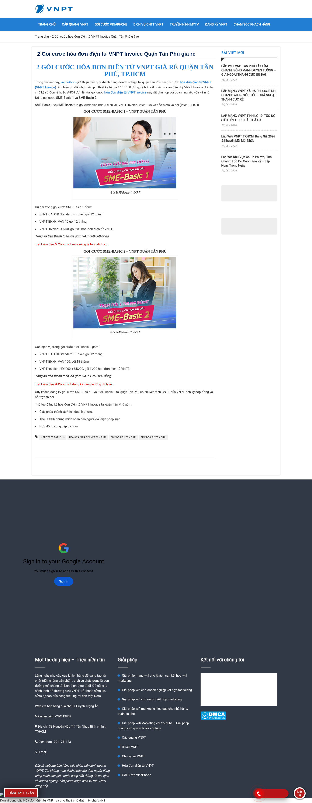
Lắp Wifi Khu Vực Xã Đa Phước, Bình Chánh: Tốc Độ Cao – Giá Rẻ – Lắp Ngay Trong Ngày (246, 161)
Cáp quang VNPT (75, 24)
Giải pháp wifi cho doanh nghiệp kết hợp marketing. (157, 690)
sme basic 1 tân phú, (123, 437)
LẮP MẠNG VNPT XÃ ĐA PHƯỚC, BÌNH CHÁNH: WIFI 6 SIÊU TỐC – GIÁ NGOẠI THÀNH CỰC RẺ (248, 95)
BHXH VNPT (130, 747)
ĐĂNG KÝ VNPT (216, 24)
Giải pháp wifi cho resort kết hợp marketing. (152, 699)
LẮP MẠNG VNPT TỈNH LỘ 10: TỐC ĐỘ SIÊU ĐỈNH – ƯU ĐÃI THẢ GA (248, 118)
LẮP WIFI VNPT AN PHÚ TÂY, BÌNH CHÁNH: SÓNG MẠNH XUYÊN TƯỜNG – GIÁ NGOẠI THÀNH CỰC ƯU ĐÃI (248, 70)
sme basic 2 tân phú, (153, 437)
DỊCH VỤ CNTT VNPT (148, 24)
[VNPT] (54, 9)
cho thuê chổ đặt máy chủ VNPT (82, 800)
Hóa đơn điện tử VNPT (138, 766)
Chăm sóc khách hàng (252, 24)
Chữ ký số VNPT (133, 756)
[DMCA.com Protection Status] (213, 719)
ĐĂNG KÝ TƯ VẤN (21, 793)
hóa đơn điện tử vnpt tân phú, (87, 437)
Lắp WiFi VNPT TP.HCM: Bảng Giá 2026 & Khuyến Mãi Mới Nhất (248, 138)
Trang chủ (47, 24)
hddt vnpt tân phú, (53, 437)
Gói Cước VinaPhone (111, 24)
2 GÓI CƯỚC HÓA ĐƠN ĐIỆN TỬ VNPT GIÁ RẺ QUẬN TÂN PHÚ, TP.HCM (125, 71)
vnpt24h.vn (68, 82)
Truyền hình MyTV (184, 24)
